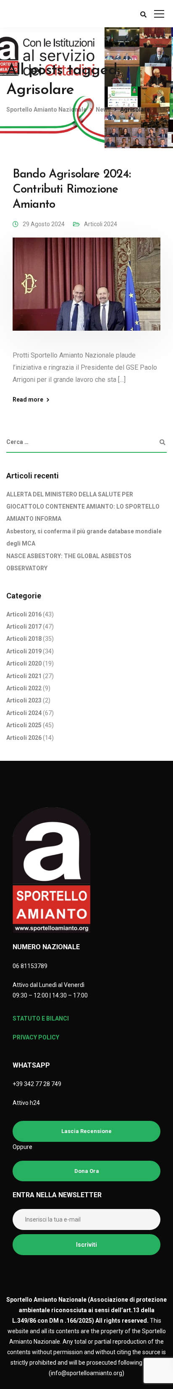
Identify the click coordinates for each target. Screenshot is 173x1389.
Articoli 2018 (24, 638)
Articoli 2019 (24, 651)
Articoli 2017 (24, 626)
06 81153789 (30, 966)
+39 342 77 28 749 (37, 1084)
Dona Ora (86, 1171)
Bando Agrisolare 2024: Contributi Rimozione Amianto (72, 190)
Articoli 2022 (24, 688)
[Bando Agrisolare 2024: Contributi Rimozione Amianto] (86, 290)
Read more (28, 399)
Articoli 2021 (24, 676)
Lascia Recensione (86, 1131)
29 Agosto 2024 (44, 224)
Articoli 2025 (24, 725)
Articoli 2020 (24, 663)
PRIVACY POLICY (36, 1037)
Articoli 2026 (24, 737)
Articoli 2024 (100, 224)
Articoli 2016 (24, 614)
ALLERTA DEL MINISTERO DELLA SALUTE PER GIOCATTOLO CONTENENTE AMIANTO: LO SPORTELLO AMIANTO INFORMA (83, 506)
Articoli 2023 (24, 700)
